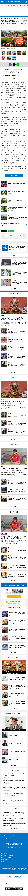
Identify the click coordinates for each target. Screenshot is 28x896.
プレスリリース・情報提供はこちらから (10, 855)
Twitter (14, 847)
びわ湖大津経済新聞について (8, 853)
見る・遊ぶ (13, 5)
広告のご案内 (5, 861)
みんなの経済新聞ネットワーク (14, 877)
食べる (7, 5)
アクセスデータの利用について (8, 857)
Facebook (10, 847)
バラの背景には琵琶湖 (10, 75)
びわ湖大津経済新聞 (14, 2)
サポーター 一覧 (14, 596)
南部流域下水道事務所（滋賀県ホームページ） (13, 224)
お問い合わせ (5, 859)
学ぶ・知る (16, 18)
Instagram (18, 847)
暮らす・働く (22, 5)
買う (18, 5)
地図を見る (14, 175)
